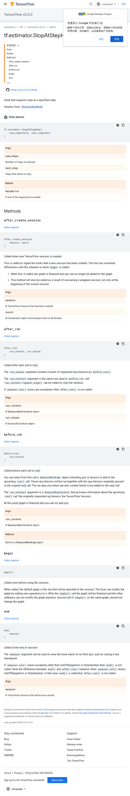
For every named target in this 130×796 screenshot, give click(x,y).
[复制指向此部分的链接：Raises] (16, 183)
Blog (6, 739)
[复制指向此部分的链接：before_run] (25, 435)
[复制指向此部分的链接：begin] (16, 554)
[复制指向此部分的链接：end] (12, 612)
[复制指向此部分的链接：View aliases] (27, 117)
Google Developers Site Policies (95, 713)
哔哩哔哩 (9, 755)
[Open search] (91, 4)
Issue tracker (74, 739)
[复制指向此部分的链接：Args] (14, 148)
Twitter (8, 750)
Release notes (74, 744)
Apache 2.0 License (50, 713)
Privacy (18, 773)
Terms (7, 773)
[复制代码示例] (123, 125)
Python (52, 27)
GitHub (7, 744)
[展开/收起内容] (18, 45)
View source (11, 227)
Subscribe (57, 780)
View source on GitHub (24, 89)
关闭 (101, 39)
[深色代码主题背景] (118, 125)
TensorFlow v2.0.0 (18, 15)
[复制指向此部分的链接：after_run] (23, 329)
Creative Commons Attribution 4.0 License (95, 709)
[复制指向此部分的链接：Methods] (24, 212)
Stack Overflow (75, 750)
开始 (116, 39)
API (21, 27)
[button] (65, 117)
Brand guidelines (76, 755)
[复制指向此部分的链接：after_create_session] (44, 220)
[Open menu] (5, 4)
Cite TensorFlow (75, 760)
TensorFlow (9, 27)
